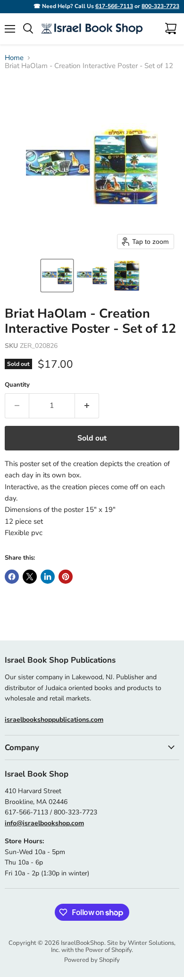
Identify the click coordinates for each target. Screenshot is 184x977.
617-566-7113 (114, 6)
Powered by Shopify (92, 960)
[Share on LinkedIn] (48, 577)
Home (14, 58)
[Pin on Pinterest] (66, 577)
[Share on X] (30, 577)
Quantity (17, 385)
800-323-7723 (160, 6)
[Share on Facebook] (12, 577)
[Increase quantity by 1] (87, 405)
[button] (57, 275)
